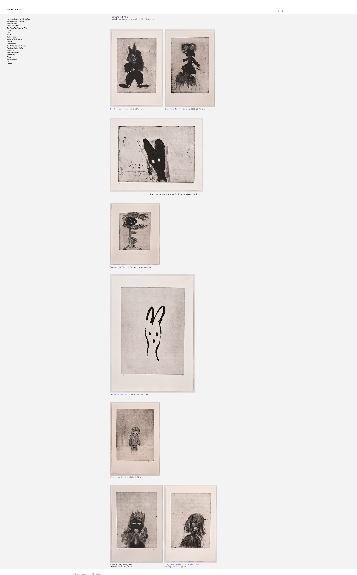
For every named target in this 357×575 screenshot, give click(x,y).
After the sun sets (13, 52)
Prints (9, 57)
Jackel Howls (11, 37)
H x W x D (10, 35)
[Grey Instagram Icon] (282, 11)
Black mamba (11, 55)
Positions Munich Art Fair (15, 48)
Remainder (10, 50)
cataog (9, 41)
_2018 (9, 30)
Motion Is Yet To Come (14, 39)
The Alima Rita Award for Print (17, 28)
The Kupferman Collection (15, 21)
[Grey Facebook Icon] (279, 11)
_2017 (9, 32)
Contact (9, 64)
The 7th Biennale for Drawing (16, 46)
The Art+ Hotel (12, 59)
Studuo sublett (12, 24)
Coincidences (11, 44)
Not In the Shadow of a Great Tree (18, 19)
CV (8, 61)
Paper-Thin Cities (13, 26)
